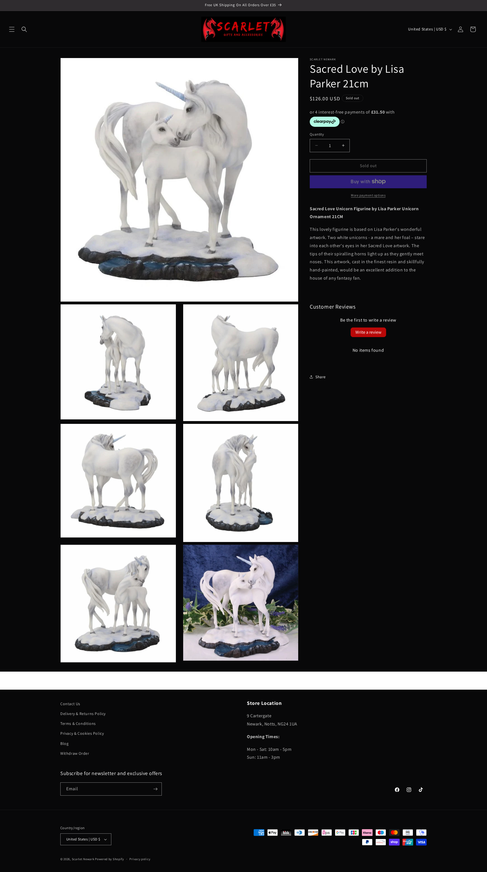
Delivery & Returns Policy (83, 713)
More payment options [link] (368, 195)
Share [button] (320, 376)
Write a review (368, 332)
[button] (12, 29)
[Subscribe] (155, 789)
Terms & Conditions (78, 723)
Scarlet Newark (83, 859)
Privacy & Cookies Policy (82, 733)
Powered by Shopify (109, 859)
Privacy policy (139, 859)
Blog (64, 743)
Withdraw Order (74, 753)
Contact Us (70, 703)
